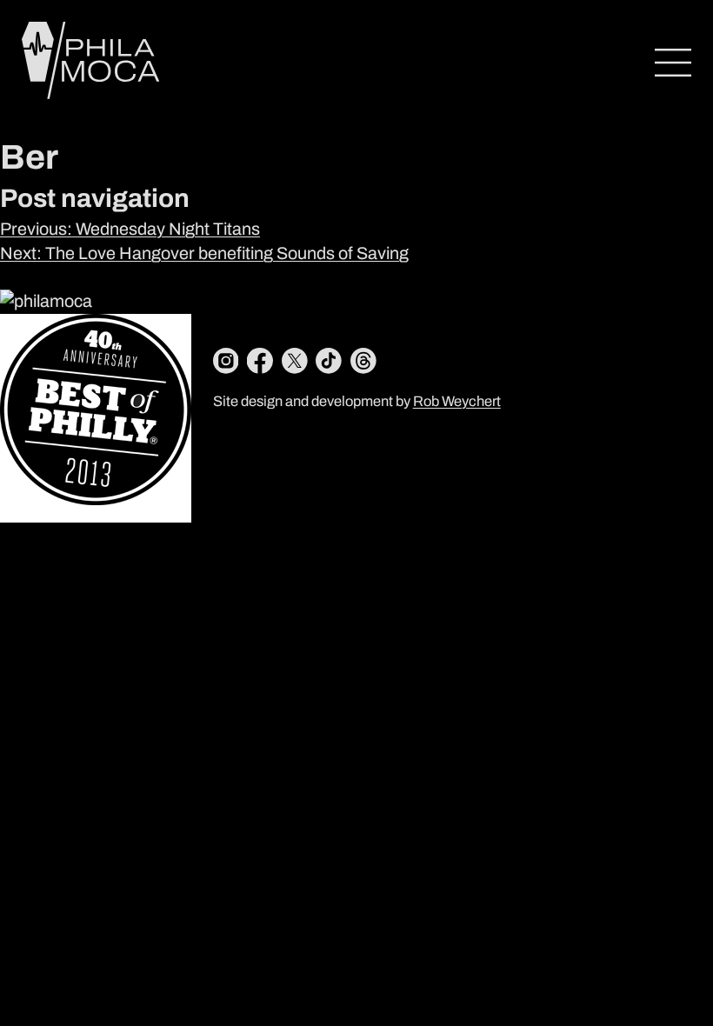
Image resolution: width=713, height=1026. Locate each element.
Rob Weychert (457, 401)
